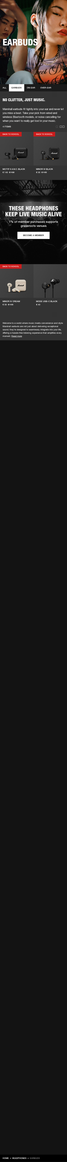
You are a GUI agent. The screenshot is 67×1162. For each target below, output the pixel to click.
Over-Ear (45, 87)
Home (6, 1158)
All (4, 87)
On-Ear (31, 87)
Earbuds (17, 87)
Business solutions (55, 7)
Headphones (19, 1158)
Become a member (33, 235)
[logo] (13, 13)
